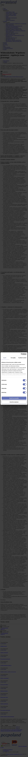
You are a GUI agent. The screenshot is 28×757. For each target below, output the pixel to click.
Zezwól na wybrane (14, 402)
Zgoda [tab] (4, 357)
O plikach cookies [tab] (22, 357)
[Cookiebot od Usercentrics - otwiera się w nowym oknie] (21, 354)
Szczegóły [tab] (13, 357)
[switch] (25, 384)
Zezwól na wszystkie (14, 398)
